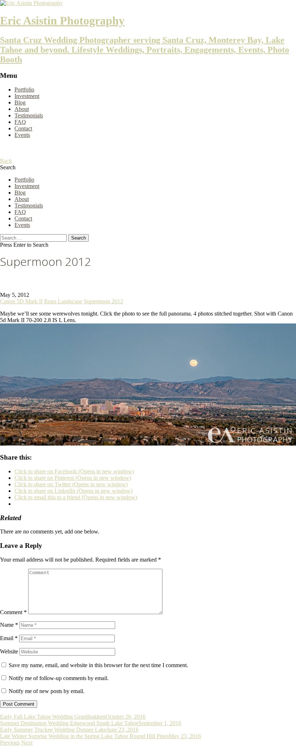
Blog (20, 102)
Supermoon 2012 (103, 301)
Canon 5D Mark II (21, 301)
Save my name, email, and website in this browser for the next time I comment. (98, 665)
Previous (10, 743)
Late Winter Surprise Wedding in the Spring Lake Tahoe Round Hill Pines (84, 736)
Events (22, 135)
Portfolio (24, 89)
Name (9, 625)
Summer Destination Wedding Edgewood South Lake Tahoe (69, 723)
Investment (26, 96)
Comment (13, 612)
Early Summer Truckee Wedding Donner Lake (53, 730)
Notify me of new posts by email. (46, 691)
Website (9, 651)
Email (9, 638)
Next (26, 743)
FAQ (20, 122)
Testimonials (28, 115)
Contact (23, 128)
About (21, 109)
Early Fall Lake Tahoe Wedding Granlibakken (52, 717)
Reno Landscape (63, 301)
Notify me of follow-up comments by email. (59, 678)
